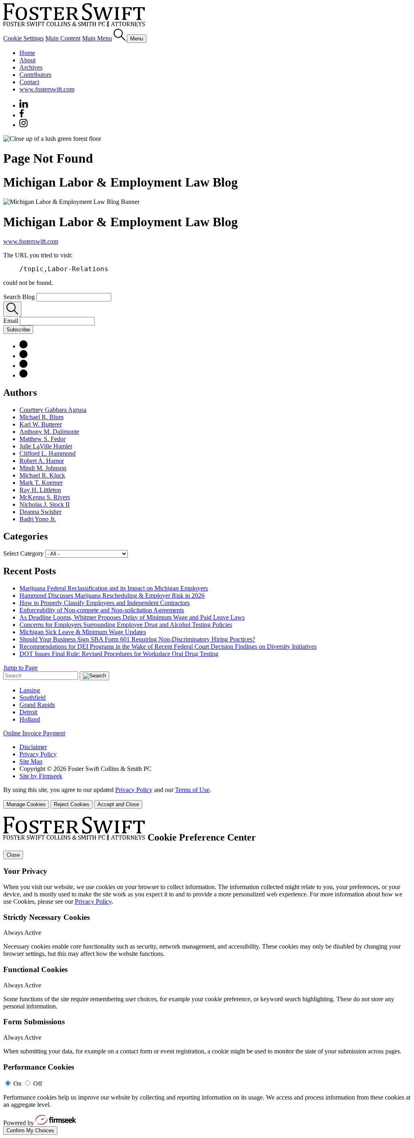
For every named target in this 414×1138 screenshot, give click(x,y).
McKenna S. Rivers (44, 497)
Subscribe (18, 330)
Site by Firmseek (40, 776)
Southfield (32, 697)
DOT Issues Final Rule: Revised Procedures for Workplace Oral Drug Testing (118, 653)
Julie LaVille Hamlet (45, 446)
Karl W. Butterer (40, 424)
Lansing (29, 690)
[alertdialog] (207, 976)
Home (27, 52)
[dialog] (207, 797)
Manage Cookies (26, 804)
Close (13, 855)
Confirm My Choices (30, 1130)
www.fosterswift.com (46, 89)
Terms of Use (192, 789)
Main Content (62, 38)
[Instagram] (23, 124)
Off (37, 1083)
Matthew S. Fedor (42, 438)
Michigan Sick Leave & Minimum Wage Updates (82, 631)
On (17, 1083)
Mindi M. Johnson (42, 468)
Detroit (28, 712)
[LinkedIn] (23, 346)
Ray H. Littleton (40, 489)
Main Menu (97, 38)
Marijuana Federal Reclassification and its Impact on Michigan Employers (113, 588)
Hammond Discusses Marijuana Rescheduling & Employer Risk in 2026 (112, 595)
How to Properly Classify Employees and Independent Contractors (104, 602)
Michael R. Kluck (42, 475)
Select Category (23, 553)
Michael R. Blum (41, 417)
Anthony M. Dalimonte (49, 431)
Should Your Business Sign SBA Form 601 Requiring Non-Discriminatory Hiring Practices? (137, 639)
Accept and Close (118, 804)
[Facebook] (21, 115)
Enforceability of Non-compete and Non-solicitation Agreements (101, 610)
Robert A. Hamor (41, 460)
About (27, 60)
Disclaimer (33, 746)
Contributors (35, 74)
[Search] (120, 38)
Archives (30, 67)
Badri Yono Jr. (37, 519)
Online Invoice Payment (34, 733)
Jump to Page (20, 667)
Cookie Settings (23, 38)
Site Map (30, 761)
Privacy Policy (38, 754)
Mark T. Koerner (41, 482)
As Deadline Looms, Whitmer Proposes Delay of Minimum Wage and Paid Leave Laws (132, 617)
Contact (29, 82)
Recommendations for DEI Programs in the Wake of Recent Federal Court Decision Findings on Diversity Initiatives (168, 646)
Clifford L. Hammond (47, 453)
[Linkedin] (23, 105)
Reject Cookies (71, 804)
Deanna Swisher (40, 511)
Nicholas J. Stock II (44, 504)
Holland (29, 719)
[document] (207, 976)
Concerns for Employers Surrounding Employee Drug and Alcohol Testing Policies (125, 624)
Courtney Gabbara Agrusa (53, 409)
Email (11, 320)
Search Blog (19, 296)
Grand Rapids (37, 704)
